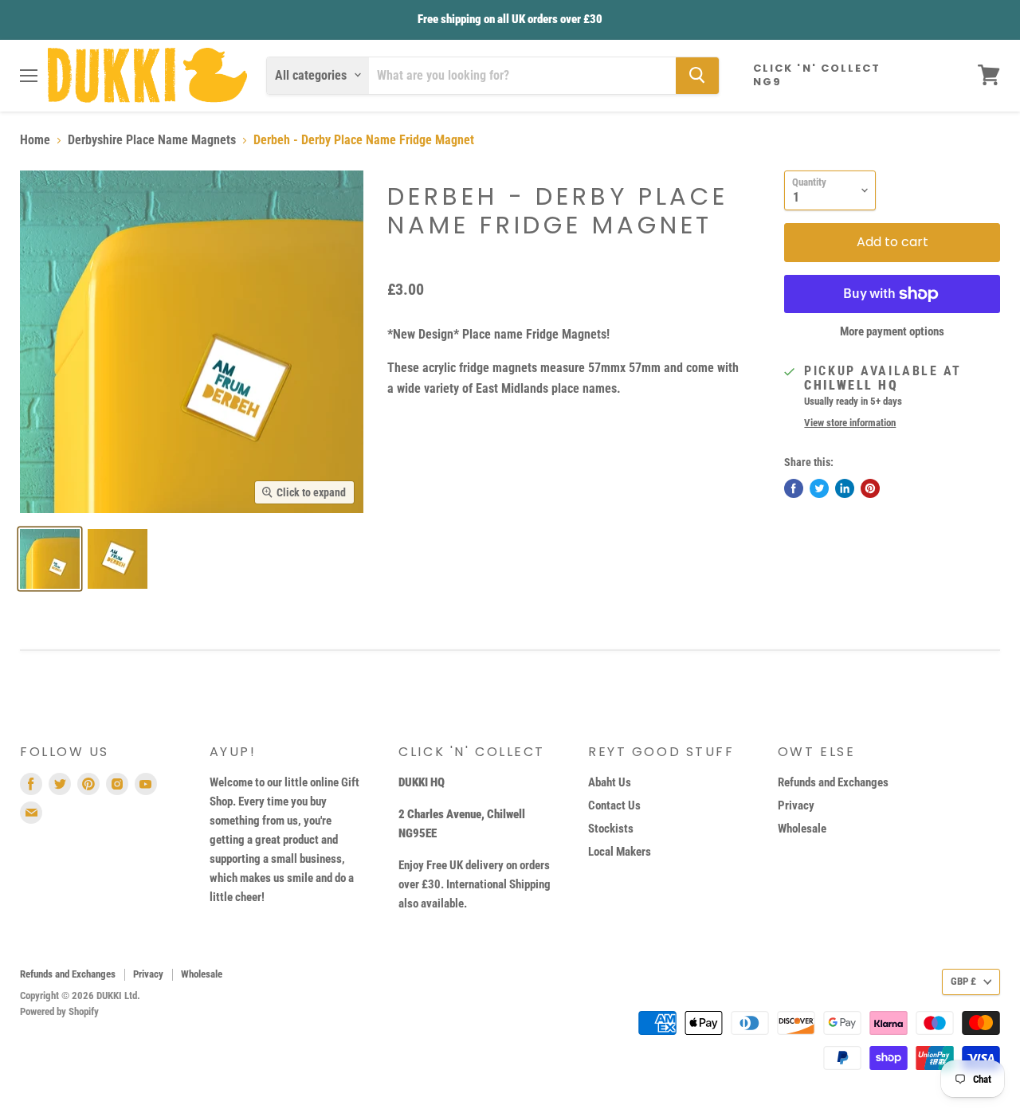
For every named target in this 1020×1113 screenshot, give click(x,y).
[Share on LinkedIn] (844, 488)
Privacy (796, 805)
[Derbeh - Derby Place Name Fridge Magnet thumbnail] (49, 558)
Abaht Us (609, 782)
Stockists (611, 828)
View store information (850, 423)
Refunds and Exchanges (833, 782)
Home (35, 140)
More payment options (892, 332)
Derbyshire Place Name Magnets (152, 140)
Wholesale (802, 828)
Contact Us (614, 805)
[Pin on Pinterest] (870, 488)
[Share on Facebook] (793, 488)
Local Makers (619, 852)
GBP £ (963, 981)
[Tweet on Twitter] (819, 488)
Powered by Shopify (59, 1011)
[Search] (697, 75)
